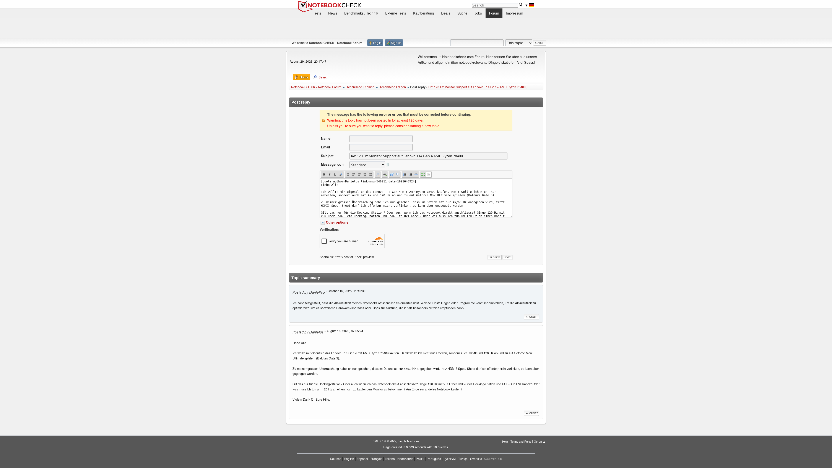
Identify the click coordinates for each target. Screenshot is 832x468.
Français (376, 458)
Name (325, 138)
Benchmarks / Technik (361, 13)
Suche (462, 13)
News (332, 13)
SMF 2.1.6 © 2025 (384, 441)
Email (325, 147)
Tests (317, 13)
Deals (445, 13)
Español (362, 458)
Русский (450, 458)
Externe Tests (395, 13)
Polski (420, 458)
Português (434, 458)
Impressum (514, 13)
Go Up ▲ (540, 441)
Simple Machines (408, 441)
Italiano (390, 458)
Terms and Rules (520, 441)
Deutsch (335, 458)
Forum (494, 13)
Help (505, 441)
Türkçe (463, 458)
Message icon (332, 164)
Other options (337, 222)
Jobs (478, 13)
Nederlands (405, 458)
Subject (327, 155)
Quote (533, 316)
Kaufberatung (423, 13)
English (349, 458)
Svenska (476, 458)
